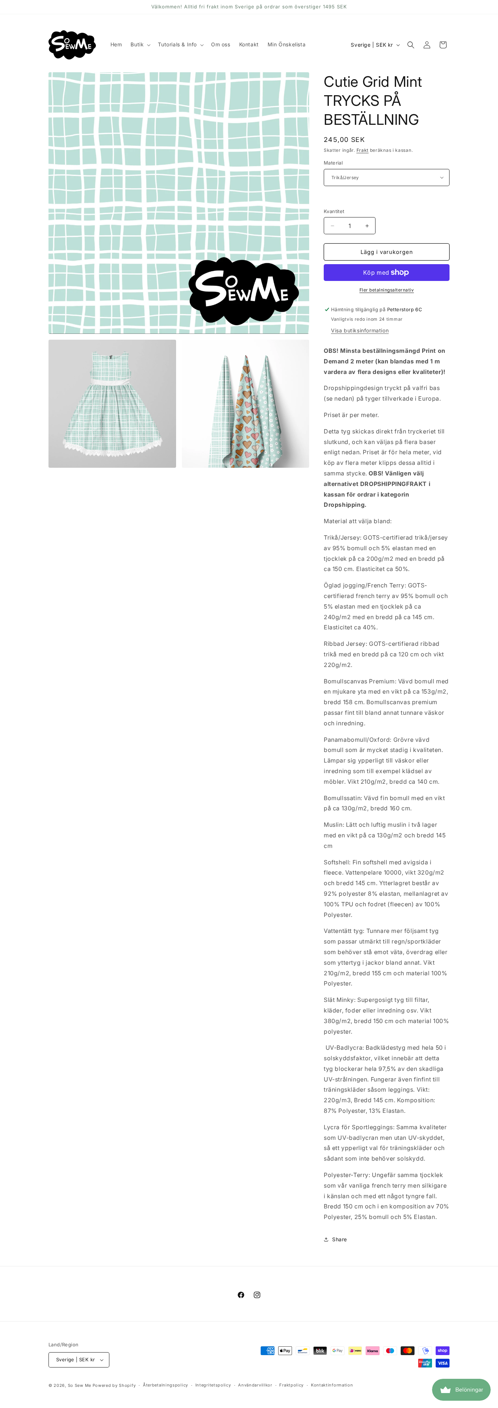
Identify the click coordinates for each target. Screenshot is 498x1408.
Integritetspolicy (213, 1385)
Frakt (363, 150)
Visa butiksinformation (360, 330)
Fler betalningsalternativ (386, 290)
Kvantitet (334, 211)
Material (333, 163)
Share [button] (339, 1239)
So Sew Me (79, 1385)
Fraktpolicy (291, 1385)
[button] (139, 44)
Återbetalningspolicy (165, 1385)
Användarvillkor (255, 1385)
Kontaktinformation (332, 1385)
